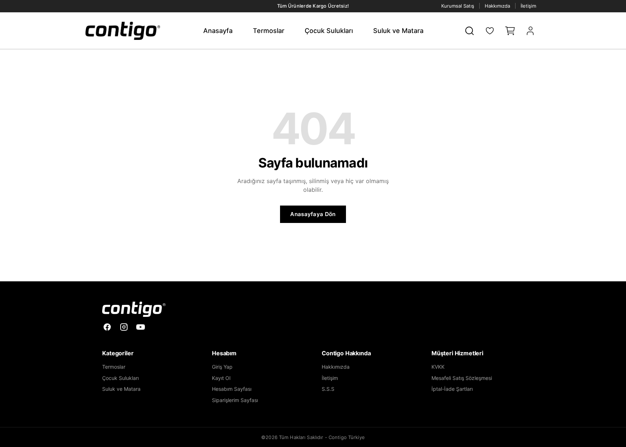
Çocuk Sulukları (329, 30)
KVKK (438, 367)
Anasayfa (218, 30)
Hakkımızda (497, 6)
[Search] (469, 31)
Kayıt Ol (221, 378)
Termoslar (268, 30)
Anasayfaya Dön (312, 214)
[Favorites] (490, 31)
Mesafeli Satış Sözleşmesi (461, 378)
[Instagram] (124, 327)
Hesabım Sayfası (231, 389)
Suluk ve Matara (398, 30)
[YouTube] (140, 327)
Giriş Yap (222, 367)
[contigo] (134, 309)
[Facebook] (107, 327)
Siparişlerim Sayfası (235, 400)
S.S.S (328, 389)
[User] (530, 31)
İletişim (528, 6)
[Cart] (510, 31)
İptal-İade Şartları (452, 389)
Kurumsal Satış (457, 6)
